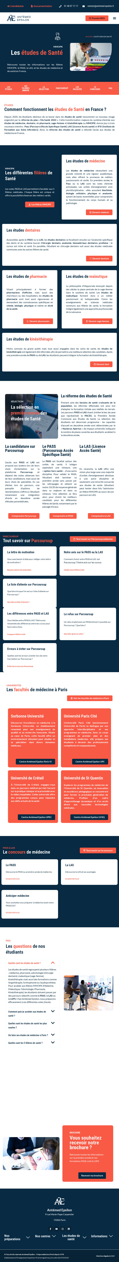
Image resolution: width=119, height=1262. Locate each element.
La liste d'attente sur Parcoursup (27, 584)
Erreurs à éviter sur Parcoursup (26, 649)
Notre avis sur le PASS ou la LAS (84, 552)
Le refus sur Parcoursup (79, 614)
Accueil (89, 36)
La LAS (69, 865)
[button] (114, 18)
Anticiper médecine (17, 896)
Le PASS (11, 865)
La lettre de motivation (20, 552)
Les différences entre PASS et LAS (28, 613)
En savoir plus (12, 879)
